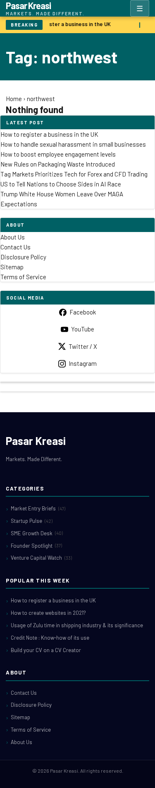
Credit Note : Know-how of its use (50, 637)
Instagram (83, 363)
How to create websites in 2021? (48, 612)
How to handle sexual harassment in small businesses (73, 144)
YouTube (82, 329)
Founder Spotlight (36, 545)
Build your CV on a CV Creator (46, 650)
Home (14, 98)
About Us (12, 237)
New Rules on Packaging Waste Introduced (57, 164)
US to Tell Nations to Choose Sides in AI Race (60, 184)
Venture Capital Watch (41, 557)
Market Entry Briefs (38, 508)
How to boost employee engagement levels (58, 154)
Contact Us (15, 247)
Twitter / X (83, 346)
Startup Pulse (31, 520)
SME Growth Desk (37, 533)
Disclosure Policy (23, 257)
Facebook (82, 312)
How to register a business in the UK (65, 24)
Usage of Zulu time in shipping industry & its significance (77, 625)
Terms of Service (23, 276)
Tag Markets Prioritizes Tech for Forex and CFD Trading (74, 174)
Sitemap (12, 267)
